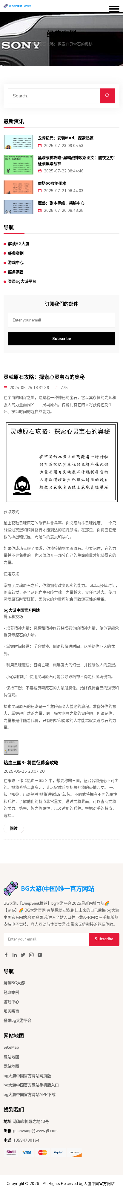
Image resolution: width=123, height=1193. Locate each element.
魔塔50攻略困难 (52, 183)
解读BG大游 (18, 243)
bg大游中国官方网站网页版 (27, 1076)
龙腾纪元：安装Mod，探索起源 (65, 138)
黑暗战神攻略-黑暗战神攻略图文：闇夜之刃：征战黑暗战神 (78, 160)
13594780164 (26, 1140)
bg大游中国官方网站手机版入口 (31, 1085)
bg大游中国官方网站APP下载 (30, 1094)
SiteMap (11, 1047)
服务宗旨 (16, 272)
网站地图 (11, 1057)
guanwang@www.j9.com (35, 1131)
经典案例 (16, 253)
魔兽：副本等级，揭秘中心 (61, 203)
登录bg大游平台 (22, 281)
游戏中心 (16, 262)
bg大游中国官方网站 (97, 1183)
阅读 (14, 828)
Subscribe (61, 338)
